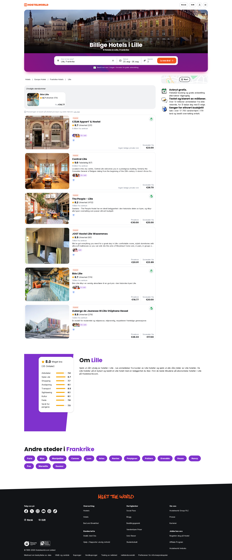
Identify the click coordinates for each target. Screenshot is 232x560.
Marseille (43, 466)
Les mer (77, 112)
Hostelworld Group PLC (179, 511)
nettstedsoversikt (128, 555)
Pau (29, 466)
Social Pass (131, 511)
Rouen (180, 458)
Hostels (86, 511)
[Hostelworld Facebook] (26, 511)
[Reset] (113, 60)
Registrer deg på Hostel (179, 536)
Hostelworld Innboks (178, 548)
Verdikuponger (91, 555)
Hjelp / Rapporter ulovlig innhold (96, 542)
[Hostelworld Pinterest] (49, 511)
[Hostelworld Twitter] (32, 511)
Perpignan (132, 458)
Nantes (115, 458)
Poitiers (149, 458)
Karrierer (173, 523)
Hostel (75, 118)
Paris (29, 458)
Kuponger (77, 555)
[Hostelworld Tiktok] (55, 511)
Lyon (89, 458)
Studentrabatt (132, 542)
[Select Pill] (199, 4)
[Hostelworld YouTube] (43, 511)
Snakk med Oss (89, 536)
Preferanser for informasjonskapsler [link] (153, 555)
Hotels (86, 517)
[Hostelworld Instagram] (38, 511)
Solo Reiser (131, 536)
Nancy (195, 458)
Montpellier (58, 458)
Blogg (129, 517)
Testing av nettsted (109, 555)
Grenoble (165, 458)
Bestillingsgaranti (133, 523)
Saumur (59, 466)
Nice (42, 458)
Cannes (75, 458)
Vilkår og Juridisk (62, 555)
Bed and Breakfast (91, 523)
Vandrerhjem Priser (134, 529)
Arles (101, 458)
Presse (172, 517)
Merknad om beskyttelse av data (37, 555)
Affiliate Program (176, 542)
